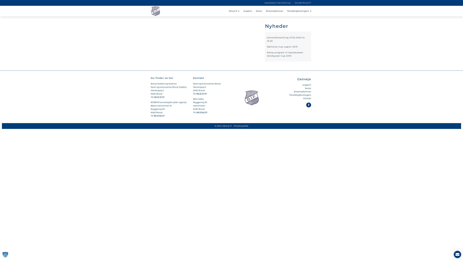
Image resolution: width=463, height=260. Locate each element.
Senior (259, 11)
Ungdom (247, 11)
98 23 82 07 (159, 116)
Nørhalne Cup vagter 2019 (282, 47)
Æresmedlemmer (274, 11)
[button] (5, 254)
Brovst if (233, 11)
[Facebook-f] (308, 105)
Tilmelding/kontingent (298, 11)
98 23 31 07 (159, 97)
